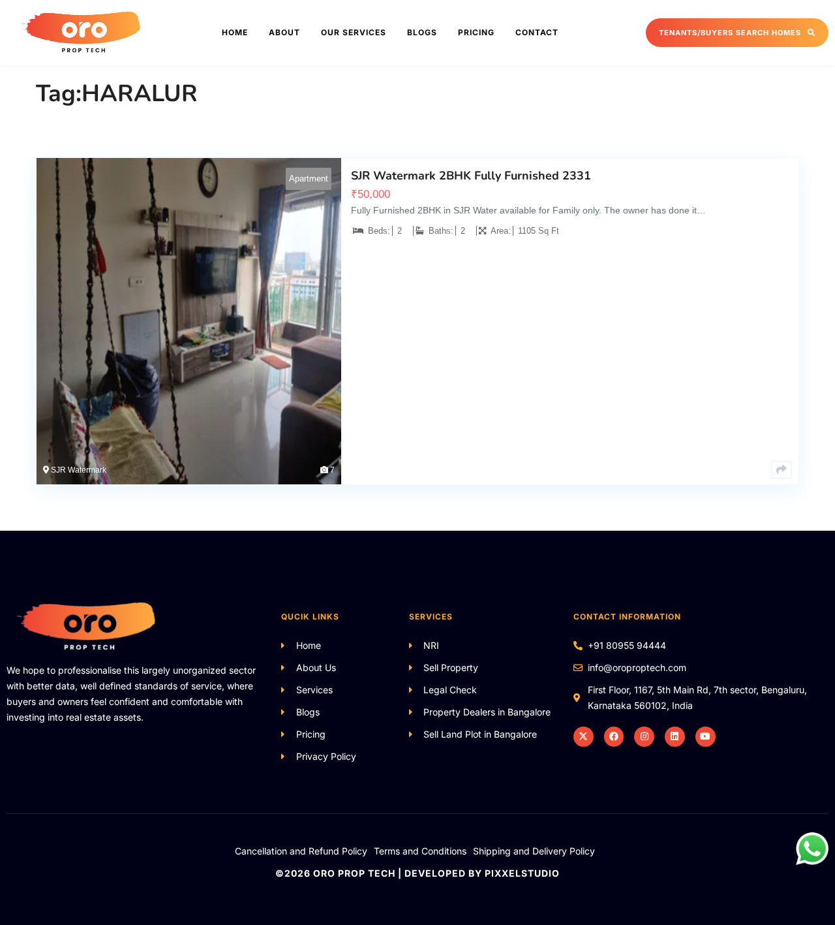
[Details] (781, 469)
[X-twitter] (583, 737)
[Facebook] (614, 737)
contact (536, 32)
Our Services (353, 32)
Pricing (476, 32)
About (284, 32)
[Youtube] (705, 737)
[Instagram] (644, 737)
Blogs (422, 32)
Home (235, 32)
